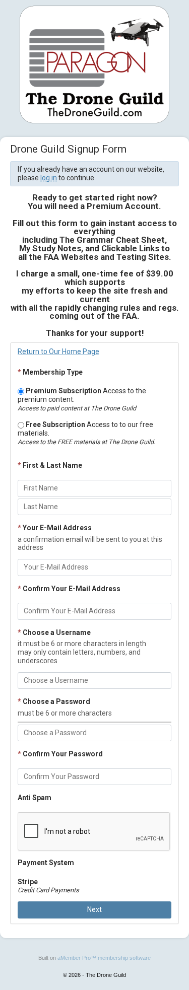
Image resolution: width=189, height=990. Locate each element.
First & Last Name (50, 465)
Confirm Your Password (60, 754)
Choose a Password (54, 701)
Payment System (46, 863)
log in (48, 178)
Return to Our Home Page (58, 351)
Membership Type (50, 372)
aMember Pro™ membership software (104, 958)
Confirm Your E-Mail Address (69, 589)
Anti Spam (34, 798)
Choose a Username (54, 632)
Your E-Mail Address (55, 528)
